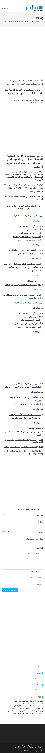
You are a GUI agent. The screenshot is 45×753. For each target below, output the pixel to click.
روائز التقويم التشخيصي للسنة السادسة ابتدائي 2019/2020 (26, 713)
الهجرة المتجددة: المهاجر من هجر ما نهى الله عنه (22, 295)
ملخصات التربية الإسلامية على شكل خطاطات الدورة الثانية (22, 207)
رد (9, 514)
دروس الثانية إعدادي (28, 747)
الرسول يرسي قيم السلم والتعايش (27, 383)
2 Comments (38, 103)
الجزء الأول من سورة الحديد (30, 313)
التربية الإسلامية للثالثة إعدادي (31, 100)
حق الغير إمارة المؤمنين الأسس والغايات (25, 414)
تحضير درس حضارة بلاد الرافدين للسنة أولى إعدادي (28, 706)
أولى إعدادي (38, 747)
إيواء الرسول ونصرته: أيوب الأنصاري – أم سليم (22, 387)
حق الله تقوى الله (34, 281)
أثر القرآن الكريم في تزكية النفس (28, 323)
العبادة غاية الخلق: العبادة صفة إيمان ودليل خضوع (22, 264)
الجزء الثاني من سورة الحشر (29, 233)
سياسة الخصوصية (30, 745)
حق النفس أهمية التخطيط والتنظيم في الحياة (23, 284)
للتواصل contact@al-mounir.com (15, 745)
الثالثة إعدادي (15, 100)
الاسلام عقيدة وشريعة (32, 316)
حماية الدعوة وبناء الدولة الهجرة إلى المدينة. (24, 250)
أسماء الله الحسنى (33, 229)
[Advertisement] (22, 55)
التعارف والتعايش (34, 428)
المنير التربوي (35, 697)
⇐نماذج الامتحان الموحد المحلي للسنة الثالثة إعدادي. (23, 446)
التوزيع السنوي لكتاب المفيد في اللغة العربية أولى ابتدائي (27, 708)
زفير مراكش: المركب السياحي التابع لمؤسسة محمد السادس (25, 711)
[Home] (42, 21)
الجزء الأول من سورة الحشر (30, 226)
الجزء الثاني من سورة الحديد (29, 320)
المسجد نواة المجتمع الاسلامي (29, 253)
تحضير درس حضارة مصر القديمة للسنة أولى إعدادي (28, 703)
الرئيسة (39, 745)
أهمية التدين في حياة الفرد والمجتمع (27, 236)
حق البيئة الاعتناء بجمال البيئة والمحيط (26, 418)
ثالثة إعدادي (18, 747)
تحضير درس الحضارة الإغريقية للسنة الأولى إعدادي (28, 701)
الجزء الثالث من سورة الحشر (29, 239)
